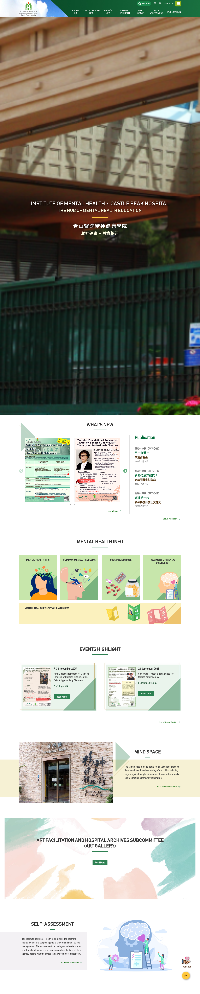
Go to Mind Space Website (167, 786)
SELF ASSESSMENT (156, 12)
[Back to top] (187, 976)
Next (124, 470)
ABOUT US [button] (75, 12)
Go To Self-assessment (70, 962)
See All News (113, 511)
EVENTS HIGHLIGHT (124, 12)
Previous (20, 470)
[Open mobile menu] (178, 3)
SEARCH (146, 3)
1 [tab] (70, 504)
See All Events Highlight (168, 722)
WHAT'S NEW (108, 12)
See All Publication (170, 519)
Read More (47, 477)
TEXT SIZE (168, 3)
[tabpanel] (47, 470)
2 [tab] (74, 504)
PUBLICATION (174, 11)
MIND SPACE (140, 12)
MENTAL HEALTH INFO (91, 12)
